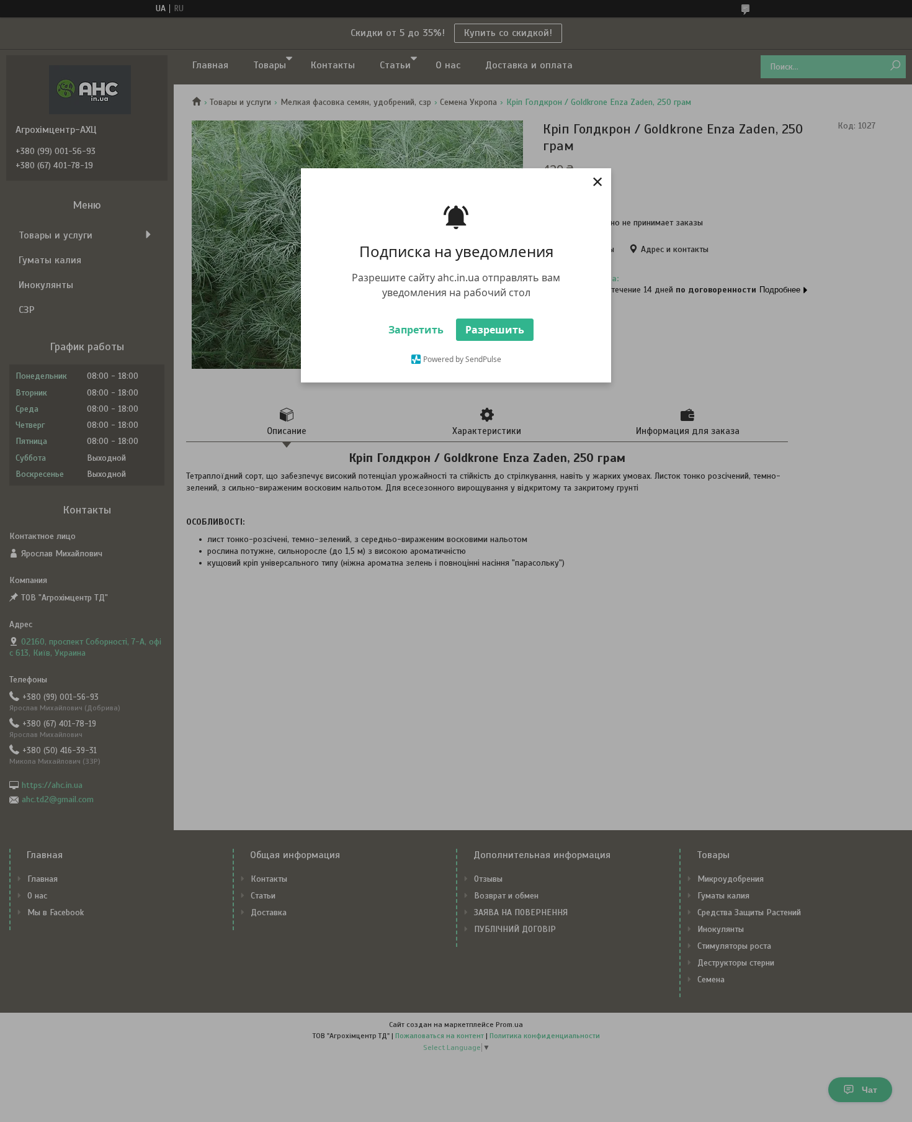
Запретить (416, 330)
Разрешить (494, 330)
